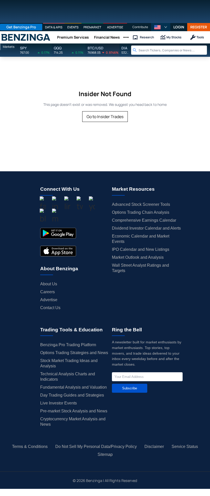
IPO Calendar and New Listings (140, 249)
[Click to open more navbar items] (126, 37)
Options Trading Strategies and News (74, 353)
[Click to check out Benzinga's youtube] (92, 204)
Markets (8, 46)
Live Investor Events (58, 403)
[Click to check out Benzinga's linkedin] (67, 204)
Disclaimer (154, 446)
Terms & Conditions (30, 446)
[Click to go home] (25, 37)
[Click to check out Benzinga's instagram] (55, 204)
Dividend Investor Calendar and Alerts (146, 228)
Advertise (48, 300)
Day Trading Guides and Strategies (72, 395)
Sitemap (105, 454)
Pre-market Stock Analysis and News (73, 411)
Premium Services (73, 37)
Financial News (107, 37)
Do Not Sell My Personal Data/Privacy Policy (96, 446)
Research (147, 37)
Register (198, 27)
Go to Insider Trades (105, 116)
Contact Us (50, 308)
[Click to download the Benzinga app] (58, 233)
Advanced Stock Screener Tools (141, 204)
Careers (47, 292)
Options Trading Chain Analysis (140, 212)
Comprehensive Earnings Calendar (144, 220)
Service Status (185, 446)
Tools (200, 37)
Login (178, 27)
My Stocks (174, 37)
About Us (48, 284)
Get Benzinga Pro (21, 27)
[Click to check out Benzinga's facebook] (43, 204)
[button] (160, 27)
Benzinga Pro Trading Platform (68, 345)
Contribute (140, 27)
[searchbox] (173, 50)
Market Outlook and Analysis (138, 257)
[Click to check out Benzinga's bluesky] (43, 216)
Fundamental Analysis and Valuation (73, 387)
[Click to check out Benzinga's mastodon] (55, 216)
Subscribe (129, 388)
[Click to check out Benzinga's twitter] (80, 204)
